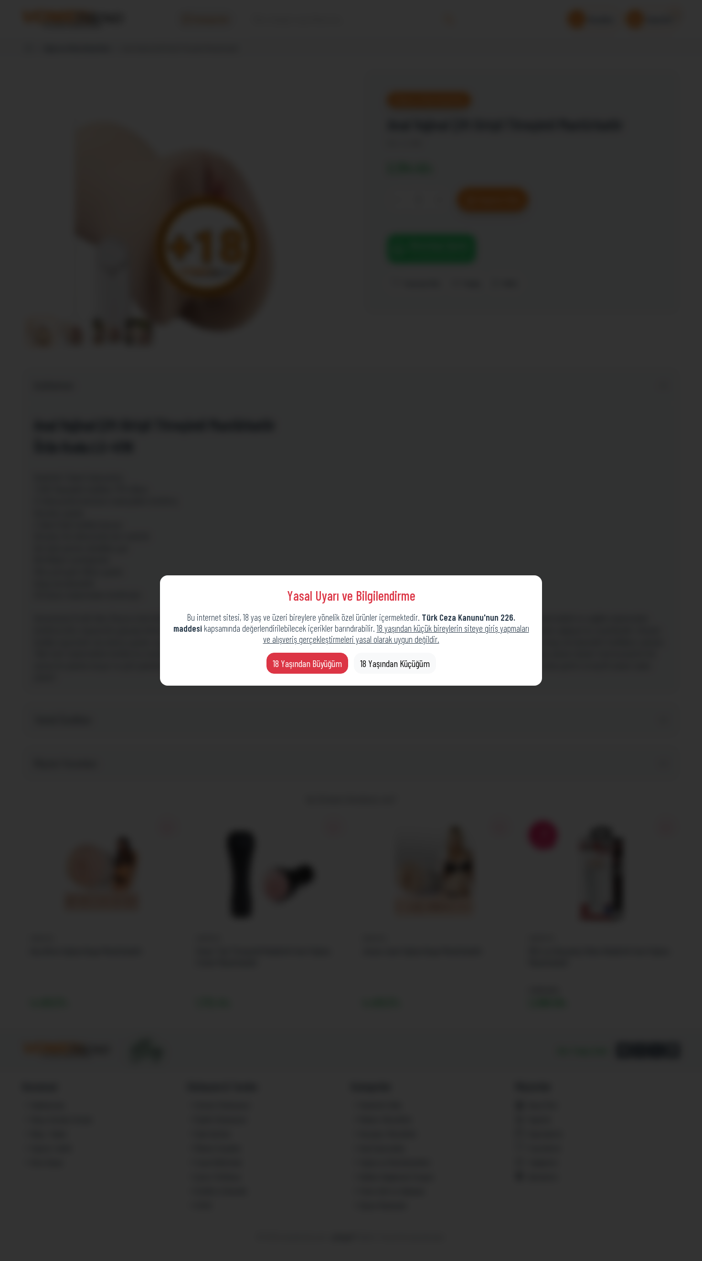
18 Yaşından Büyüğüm (307, 663)
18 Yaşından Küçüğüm (395, 663)
